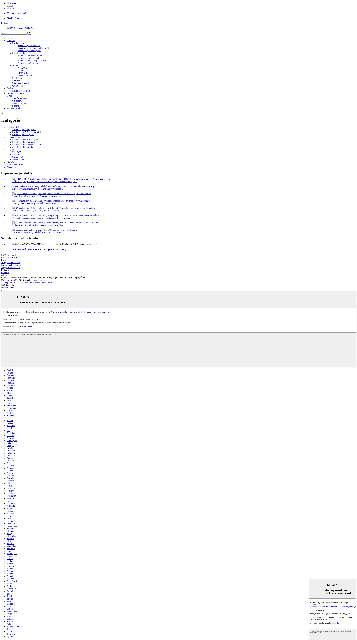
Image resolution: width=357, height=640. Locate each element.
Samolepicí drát (19, 53)
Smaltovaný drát (19, 43)
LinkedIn (5, 272)
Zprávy (10, 88)
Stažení (15, 106)
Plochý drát (17, 78)
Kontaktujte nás (13, 108)
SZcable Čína (13, 18)
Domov (10, 38)
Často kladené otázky (16, 93)
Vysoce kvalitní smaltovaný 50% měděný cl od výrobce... (37, 196)
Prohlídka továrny (20, 98)
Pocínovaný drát (25, 76)
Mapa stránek (22, 282)
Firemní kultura (19, 103)
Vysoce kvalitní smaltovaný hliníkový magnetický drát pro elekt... (41, 218)
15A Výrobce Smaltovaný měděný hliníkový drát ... (35, 203)
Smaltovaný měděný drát (29, 45)
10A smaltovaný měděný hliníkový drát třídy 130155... (36, 210)
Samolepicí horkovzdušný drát (31, 55)
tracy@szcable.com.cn (11, 265)
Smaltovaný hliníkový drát (29, 50)
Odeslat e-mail (7, 287)
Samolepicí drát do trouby (29, 58)
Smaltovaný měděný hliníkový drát (33, 48)
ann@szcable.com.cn (10, 267)
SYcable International (16, 13)
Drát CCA (22, 68)
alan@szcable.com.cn (10, 262)
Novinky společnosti (21, 91)
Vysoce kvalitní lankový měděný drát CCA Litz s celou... (37, 232)
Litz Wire (16, 81)
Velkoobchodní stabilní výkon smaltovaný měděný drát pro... (39, 225)
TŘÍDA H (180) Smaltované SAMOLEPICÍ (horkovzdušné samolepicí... (44, 181)
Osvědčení (17, 101)
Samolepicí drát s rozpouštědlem (32, 60)
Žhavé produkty (8, 282)
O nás (9, 96)
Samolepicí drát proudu (28, 63)
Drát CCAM (23, 70)
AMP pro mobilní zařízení (40, 282)
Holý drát (16, 65)
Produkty (11, 40)
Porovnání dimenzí (20, 83)
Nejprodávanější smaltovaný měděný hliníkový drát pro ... (37, 189)
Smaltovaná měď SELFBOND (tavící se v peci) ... (40, 249)
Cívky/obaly (17, 86)
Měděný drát (23, 73)
